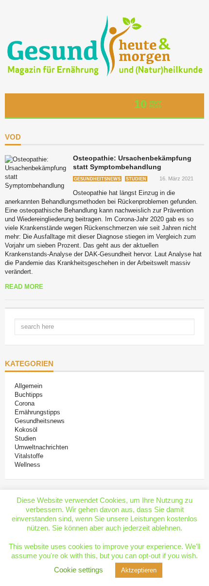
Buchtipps (29, 394)
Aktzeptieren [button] (139, 570)
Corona (25, 403)
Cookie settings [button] (78, 570)
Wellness (27, 464)
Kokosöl (26, 429)
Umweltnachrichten (41, 447)
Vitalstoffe (29, 456)
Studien (136, 179)
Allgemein (28, 386)
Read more (24, 287)
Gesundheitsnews (97, 179)
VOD (13, 137)
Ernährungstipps (37, 412)
